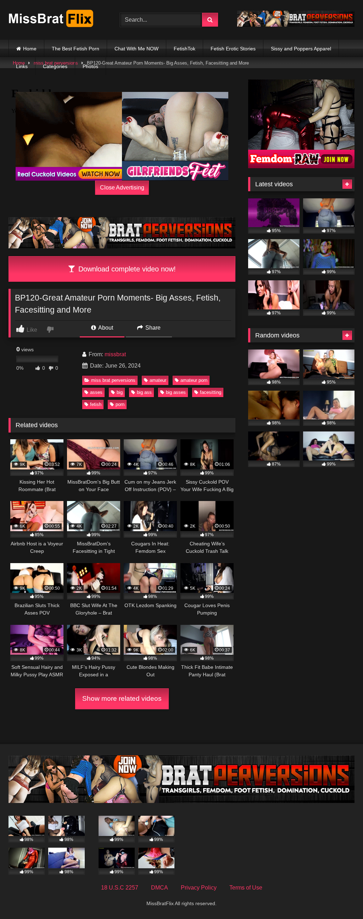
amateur (158, 380)
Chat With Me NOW (136, 48)
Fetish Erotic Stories (233, 48)
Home (30, 48)
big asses (176, 392)
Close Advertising (122, 188)
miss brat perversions (113, 380)
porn (120, 404)
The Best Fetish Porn (75, 48)
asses (96, 392)
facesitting (210, 392)
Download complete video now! (126, 269)
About (105, 328)
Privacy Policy (199, 888)
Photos (90, 66)
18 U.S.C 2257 (119, 888)
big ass (144, 392)
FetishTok (184, 48)
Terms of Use (245, 888)
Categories (55, 66)
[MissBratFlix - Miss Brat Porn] (56, 20)
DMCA (159, 888)
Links (22, 66)
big (120, 392)
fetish (95, 404)
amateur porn (193, 380)
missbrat (115, 354)
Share (152, 328)
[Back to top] (341, 898)
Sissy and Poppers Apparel (301, 48)
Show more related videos (122, 698)
